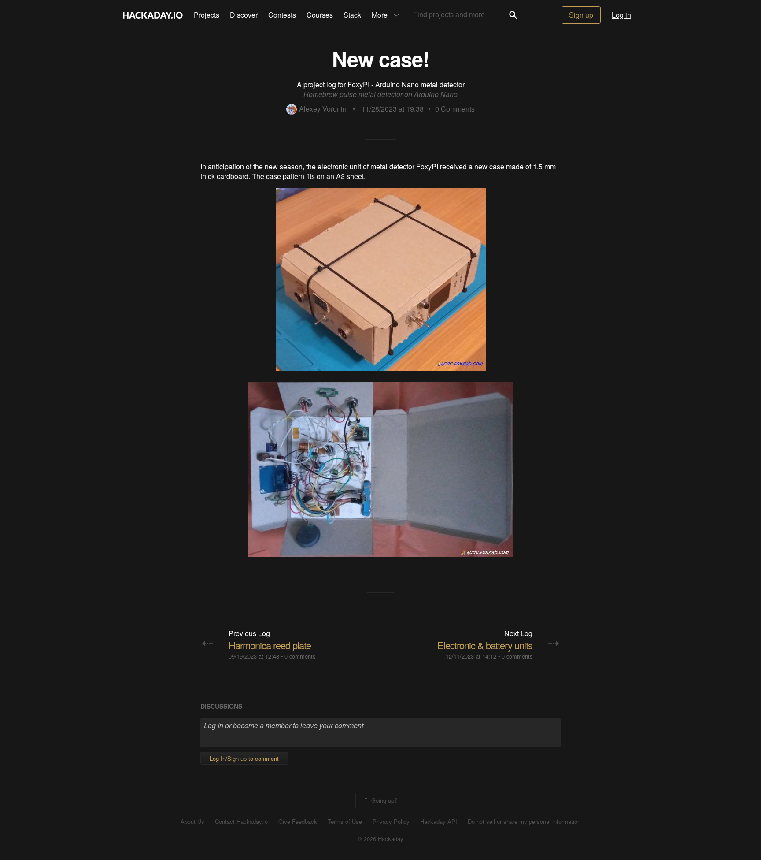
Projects (206, 15)
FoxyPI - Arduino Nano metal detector (406, 84)
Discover (244, 15)
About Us (192, 822)
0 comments (299, 656)
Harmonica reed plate (270, 645)
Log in (621, 15)
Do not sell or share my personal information (524, 822)
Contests (282, 15)
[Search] (513, 15)
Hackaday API (438, 822)
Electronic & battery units (484, 645)
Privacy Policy (391, 822)
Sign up (581, 15)
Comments (455, 109)
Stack (352, 15)
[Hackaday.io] (152, 15)
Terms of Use (345, 822)
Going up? (383, 800)
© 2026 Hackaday (380, 839)
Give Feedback (297, 822)
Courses (320, 15)
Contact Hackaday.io (241, 822)
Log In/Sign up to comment (244, 758)
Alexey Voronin (323, 109)
